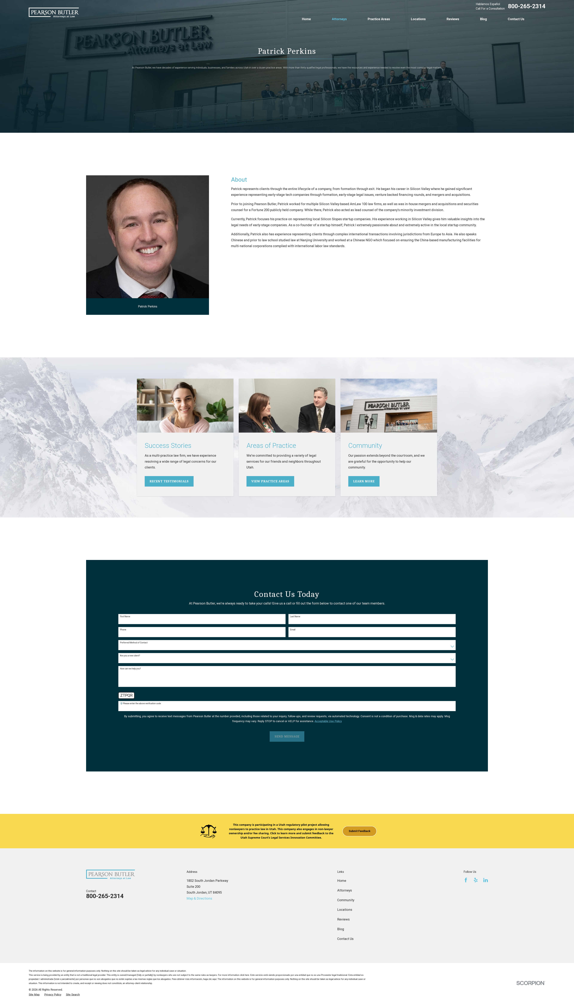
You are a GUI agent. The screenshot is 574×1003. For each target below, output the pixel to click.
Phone (123, 629)
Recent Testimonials (169, 481)
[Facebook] (466, 880)
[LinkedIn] (485, 880)
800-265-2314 (526, 6)
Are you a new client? (130, 655)
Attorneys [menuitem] (339, 19)
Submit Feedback (359, 831)
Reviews (343, 919)
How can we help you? (130, 668)
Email (292, 629)
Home (341, 881)
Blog (340, 929)
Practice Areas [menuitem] (379, 19)
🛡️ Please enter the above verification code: (140, 703)
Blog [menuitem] (483, 19)
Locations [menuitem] (418, 19)
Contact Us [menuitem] (516, 19)
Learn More (364, 481)
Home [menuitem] (306, 19)
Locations (344, 910)
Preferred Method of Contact (134, 642)
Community (345, 900)
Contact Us (345, 939)
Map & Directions (199, 898)
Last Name (295, 616)
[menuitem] (34, 994)
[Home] (54, 12)
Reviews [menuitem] (453, 19)
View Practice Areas (270, 481)
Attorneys (344, 890)
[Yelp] (475, 880)
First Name (125, 616)
